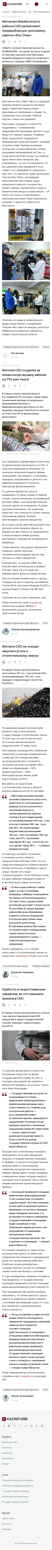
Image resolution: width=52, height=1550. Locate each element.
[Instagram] (3, 42)
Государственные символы (15, 1491)
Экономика (7, 1458)
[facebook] (20, 1425)
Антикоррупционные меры (15, 1496)
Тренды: (6, 12)
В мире (5, 1463)
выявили (26, 1376)
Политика (7, 1447)
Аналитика (7, 1453)
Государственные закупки (15, 1502)
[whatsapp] (9, 42)
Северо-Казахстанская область (21, 347)
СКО (45, 623)
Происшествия (9, 1442)
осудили (33, 602)
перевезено (22, 956)
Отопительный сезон (15, 966)
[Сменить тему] (38, 4)
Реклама (6, 1529)
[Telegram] (14, 42)
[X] (25, 42)
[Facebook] (20, 42)
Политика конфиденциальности (18, 1485)
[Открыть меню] (47, 4)
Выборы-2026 (19, 12)
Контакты (7, 1523)
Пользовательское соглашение (17, 1480)
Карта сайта (8, 1518)
